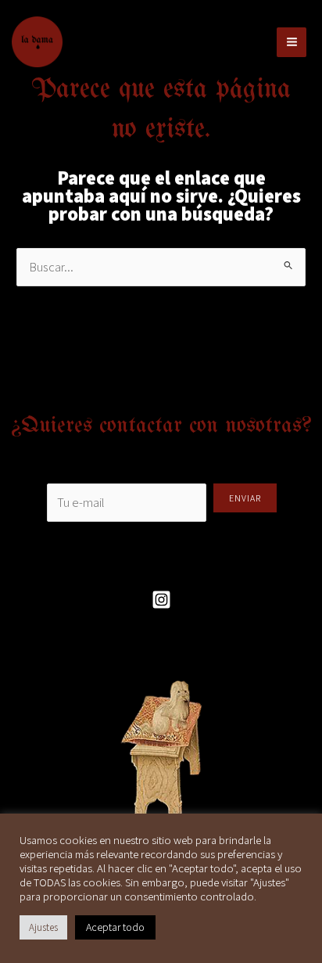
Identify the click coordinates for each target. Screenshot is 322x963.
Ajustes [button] (43, 927)
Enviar (245, 498)
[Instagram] (161, 599)
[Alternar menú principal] (291, 42)
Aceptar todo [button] (115, 927)
